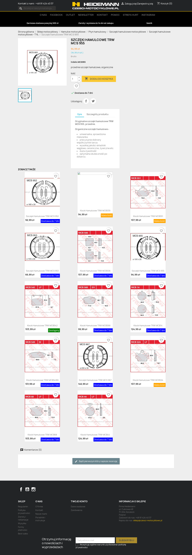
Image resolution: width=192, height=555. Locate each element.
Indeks (74, 62)
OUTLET (70, 14)
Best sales (23, 533)
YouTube (27, 489)
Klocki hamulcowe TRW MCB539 (95, 210)
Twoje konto (79, 501)
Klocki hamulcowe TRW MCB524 (148, 380)
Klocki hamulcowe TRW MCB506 (95, 270)
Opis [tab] (79, 114)
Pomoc (115, 14)
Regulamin (23, 506)
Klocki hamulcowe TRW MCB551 (148, 216)
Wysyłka (22, 523)
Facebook (21, 489)
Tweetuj (93, 101)
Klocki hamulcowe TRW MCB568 (95, 325)
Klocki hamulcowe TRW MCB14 (148, 325)
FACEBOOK (56, 14)
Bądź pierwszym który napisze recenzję (98, 461)
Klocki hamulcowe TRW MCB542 (42, 325)
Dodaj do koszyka (99, 78)
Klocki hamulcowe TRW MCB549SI (42, 380)
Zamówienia (76, 510)
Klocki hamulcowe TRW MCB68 (42, 434)
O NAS (43, 14)
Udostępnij (86, 101)
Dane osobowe (78, 506)
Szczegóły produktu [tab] (98, 114)
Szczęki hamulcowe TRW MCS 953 (42, 270)
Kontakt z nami (26, 3)
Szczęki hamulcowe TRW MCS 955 (148, 270)
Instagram (148, 14)
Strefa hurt (130, 14)
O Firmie (39, 506)
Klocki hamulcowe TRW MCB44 (95, 434)
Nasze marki (41, 513)
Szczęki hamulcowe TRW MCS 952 (42, 216)
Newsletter (86, 14)
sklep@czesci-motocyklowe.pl (147, 520)
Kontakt (102, 14)
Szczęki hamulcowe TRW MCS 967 (95, 380)
